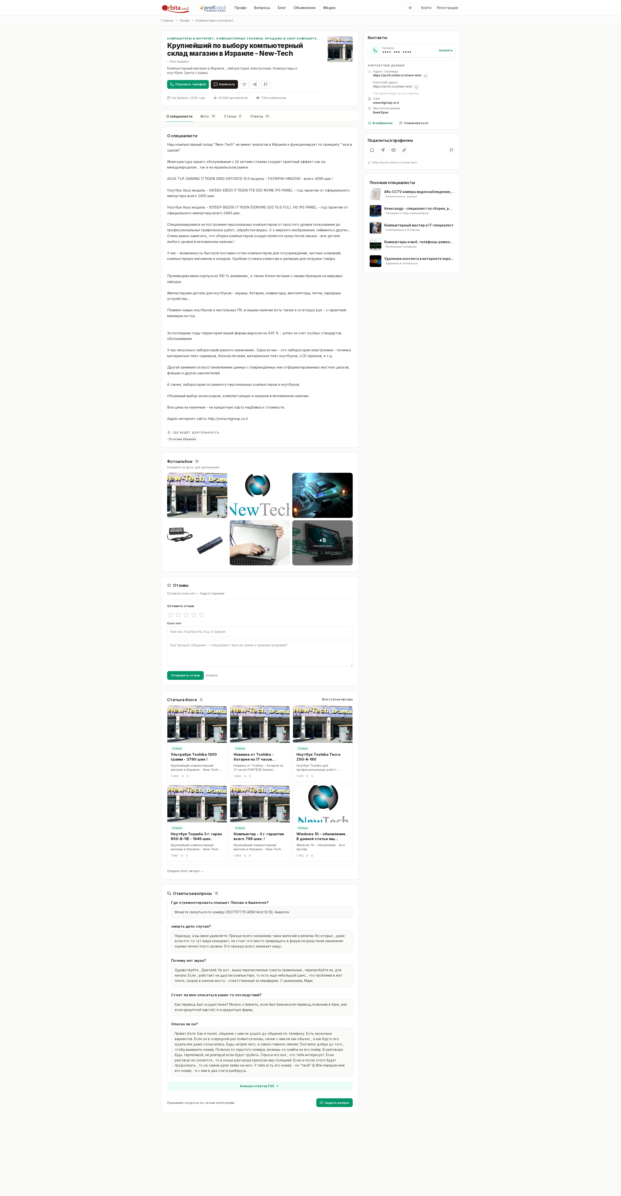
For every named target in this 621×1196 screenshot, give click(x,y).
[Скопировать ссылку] (404, 150)
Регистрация (447, 8)
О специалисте (179, 116)
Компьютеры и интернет (214, 20)
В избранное (382, 123)
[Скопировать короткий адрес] (416, 87)
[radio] (170, 614)
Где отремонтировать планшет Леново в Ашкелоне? (220, 902)
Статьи (232, 116)
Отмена (212, 675)
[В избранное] (244, 84)
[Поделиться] (255, 84)
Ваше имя (174, 623)
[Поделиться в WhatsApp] (372, 150)
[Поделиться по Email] (393, 150)
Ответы (259, 116)
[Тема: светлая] (410, 7)
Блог (282, 8)
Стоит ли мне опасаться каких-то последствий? (216, 995)
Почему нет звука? (188, 960)
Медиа (329, 8)
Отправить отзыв (185, 675)
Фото (207, 116)
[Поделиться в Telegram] (382, 150)
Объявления (305, 8)
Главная (167, 20)
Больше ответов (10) (257, 1086)
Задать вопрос (337, 1103)
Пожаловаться (416, 123)
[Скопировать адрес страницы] (426, 76)
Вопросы (262, 8)
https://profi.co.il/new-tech (392, 86)
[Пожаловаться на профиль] (451, 150)
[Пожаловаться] (265, 84)
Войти (426, 8)
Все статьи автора (337, 699)
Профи (240, 8)
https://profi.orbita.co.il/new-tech (397, 75)
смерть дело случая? (191, 926)
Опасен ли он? (184, 1024)
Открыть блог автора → (185, 871)
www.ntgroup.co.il (386, 102)
